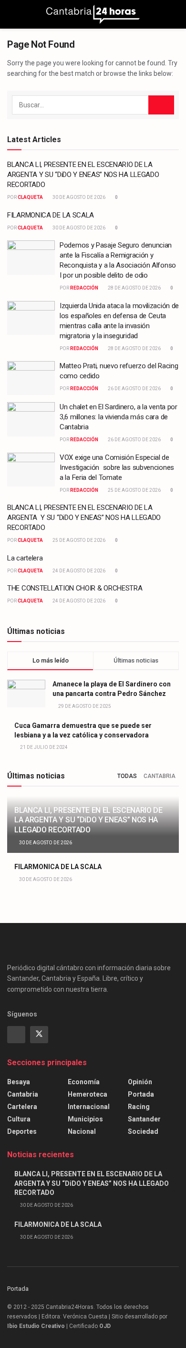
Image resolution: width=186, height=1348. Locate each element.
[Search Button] (175, 14)
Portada (141, 1094)
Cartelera (22, 1106)
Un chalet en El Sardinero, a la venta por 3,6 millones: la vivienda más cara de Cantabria (118, 417)
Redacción (84, 287)
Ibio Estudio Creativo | (37, 1326)
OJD (105, 1326)
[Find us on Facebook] (16, 1034)
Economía (84, 1082)
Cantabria (160, 776)
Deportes (22, 1131)
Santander (144, 1119)
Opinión (140, 1082)
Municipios (85, 1119)
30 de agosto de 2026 (78, 197)
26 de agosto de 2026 (134, 388)
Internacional (89, 1106)
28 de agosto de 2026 (134, 287)
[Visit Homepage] (93, 14)
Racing (139, 1106)
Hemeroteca (87, 1094)
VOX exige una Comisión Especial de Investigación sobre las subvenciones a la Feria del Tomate (117, 467)
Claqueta (30, 197)
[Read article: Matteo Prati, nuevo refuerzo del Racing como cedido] (31, 378)
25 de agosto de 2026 (134, 490)
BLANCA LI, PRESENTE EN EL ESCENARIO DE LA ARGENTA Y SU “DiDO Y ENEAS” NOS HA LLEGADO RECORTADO (83, 174)
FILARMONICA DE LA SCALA (50, 215)
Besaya (18, 1082)
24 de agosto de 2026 (78, 570)
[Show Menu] (11, 14)
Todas (127, 776)
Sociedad (143, 1131)
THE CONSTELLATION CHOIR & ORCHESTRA (75, 588)
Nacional (82, 1131)
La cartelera (24, 558)
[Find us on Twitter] (39, 1034)
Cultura (19, 1119)
